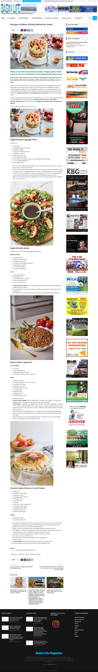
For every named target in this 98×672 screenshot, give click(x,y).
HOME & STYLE (66, 18)
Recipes (27, 554)
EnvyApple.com (33, 106)
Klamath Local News (79, 617)
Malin (76, 628)
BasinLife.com (70, 658)
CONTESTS (78, 18)
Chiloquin (77, 625)
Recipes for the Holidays (35, 554)
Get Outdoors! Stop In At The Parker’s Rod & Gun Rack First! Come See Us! (16, 619)
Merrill (76, 623)
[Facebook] (89, 18)
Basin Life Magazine (49, 653)
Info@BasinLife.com (51, 664)
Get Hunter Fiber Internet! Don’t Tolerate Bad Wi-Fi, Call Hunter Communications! (40, 642)
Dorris (76, 632)
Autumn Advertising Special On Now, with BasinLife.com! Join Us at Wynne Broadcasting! (40, 619)
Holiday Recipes (21, 554)
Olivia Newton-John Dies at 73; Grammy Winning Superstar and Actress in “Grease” (18, 591)
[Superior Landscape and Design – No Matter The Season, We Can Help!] (5, 627)
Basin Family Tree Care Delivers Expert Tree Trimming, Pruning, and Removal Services (64, 1)
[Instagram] (91, 18)
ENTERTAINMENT (37, 18)
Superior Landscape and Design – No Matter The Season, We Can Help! (15, 627)
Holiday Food (13, 554)
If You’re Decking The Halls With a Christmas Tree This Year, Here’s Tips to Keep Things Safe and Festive (51, 568)
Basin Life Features (79, 619)
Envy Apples (13, 550)
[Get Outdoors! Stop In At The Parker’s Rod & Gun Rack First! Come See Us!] (5, 619)
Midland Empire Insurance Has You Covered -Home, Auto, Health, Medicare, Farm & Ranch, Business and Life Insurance (16, 637)
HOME (3, 18)
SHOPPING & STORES (51, 18)
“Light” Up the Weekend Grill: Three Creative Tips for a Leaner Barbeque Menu (55, 591)
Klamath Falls (78, 621)
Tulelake (77, 636)
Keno (76, 634)
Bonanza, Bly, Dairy (79, 630)
